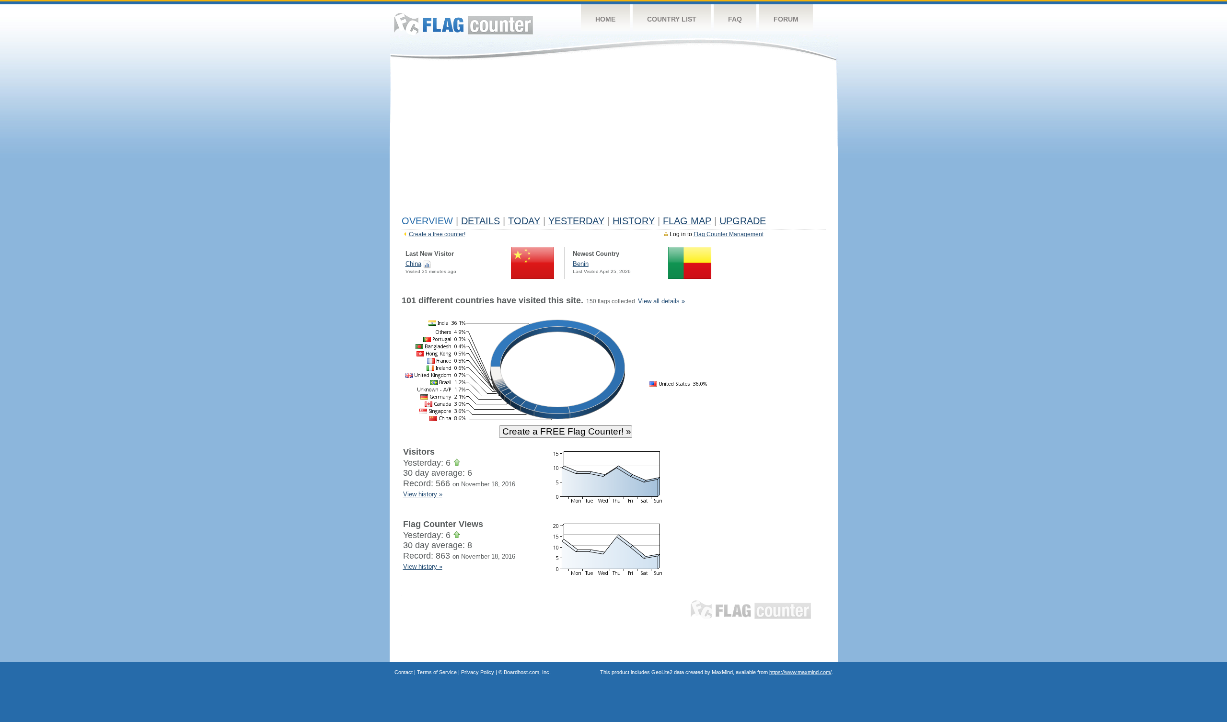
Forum (786, 19)
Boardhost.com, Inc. (527, 672)
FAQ (735, 19)
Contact (403, 672)
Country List (671, 19)
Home (605, 19)
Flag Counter (463, 23)
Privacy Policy (477, 672)
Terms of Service (437, 672)
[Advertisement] (614, 140)
